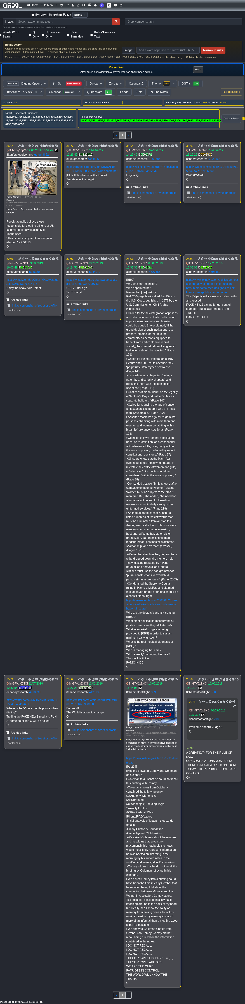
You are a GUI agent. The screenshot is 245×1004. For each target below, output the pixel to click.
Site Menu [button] (48, 5)
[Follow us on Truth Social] (101, 5)
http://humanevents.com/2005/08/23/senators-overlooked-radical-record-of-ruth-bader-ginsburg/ (151, 604)
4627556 (154, 271)
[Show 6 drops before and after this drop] (25, 146)
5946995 (35, 271)
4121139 (94, 692)
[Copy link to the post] (49, 146)
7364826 (93, 158)
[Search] (116, 21)
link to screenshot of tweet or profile (153, 192)
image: (128, 50)
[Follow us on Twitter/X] (108, 5)
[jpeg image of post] (32, 146)
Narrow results (213, 50)
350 (213, 692)
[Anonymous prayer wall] (78, 5)
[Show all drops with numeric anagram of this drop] (29, 146)
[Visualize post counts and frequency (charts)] (67, 5)
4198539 (35, 692)
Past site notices (231, 92)
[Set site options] (115, 5)
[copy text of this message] (46, 146)
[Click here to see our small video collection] (84, 5)
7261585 (154, 158)
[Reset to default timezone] (36, 92)
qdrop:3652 (41, 154)
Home (34, 5)
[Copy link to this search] (243, 118)
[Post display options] (19, 146)
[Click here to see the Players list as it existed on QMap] (73, 5)
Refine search (13, 44)
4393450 (214, 271)
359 (153, 692)
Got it (198, 69)
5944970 (94, 271)
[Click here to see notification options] (95, 5)
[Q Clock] (61, 5)
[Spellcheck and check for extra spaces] (56, 146)
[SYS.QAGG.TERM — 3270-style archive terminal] (90, 5)
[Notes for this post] (40, 146)
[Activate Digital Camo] (36, 146)
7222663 (214, 158)
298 (216, 719)
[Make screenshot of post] (43, 146)
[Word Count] (22, 146)
